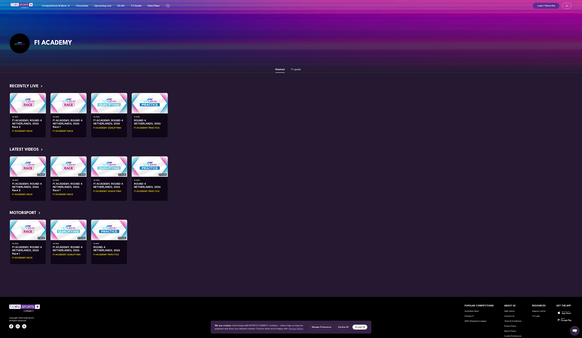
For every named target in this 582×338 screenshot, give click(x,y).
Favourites (82, 5)
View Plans (153, 5)
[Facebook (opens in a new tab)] (11, 326)
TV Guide (136, 5)
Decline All (343, 327)
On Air (121, 5)
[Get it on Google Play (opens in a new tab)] (564, 320)
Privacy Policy (296, 328)
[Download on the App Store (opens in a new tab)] (564, 313)
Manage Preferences (321, 327)
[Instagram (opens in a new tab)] (18, 326)
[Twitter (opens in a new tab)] (24, 326)
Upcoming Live (102, 5)
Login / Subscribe (546, 5)
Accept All (360, 327)
